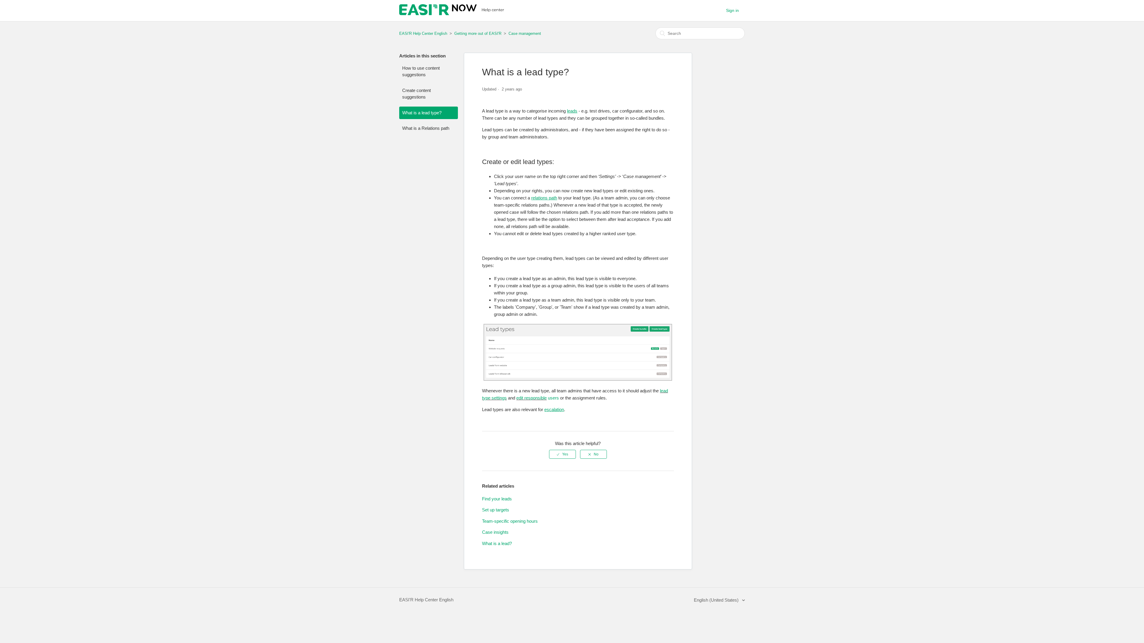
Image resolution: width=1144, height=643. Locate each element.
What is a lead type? (422, 112)
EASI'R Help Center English (423, 33)
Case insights (495, 532)
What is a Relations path (425, 128)
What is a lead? (497, 543)
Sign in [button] (732, 10)
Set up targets (495, 509)
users (553, 397)
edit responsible (531, 397)
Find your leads (497, 498)
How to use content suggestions (421, 71)
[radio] (562, 454)
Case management (525, 33)
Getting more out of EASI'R (478, 33)
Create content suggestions (416, 94)
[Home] (452, 13)
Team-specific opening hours (510, 521)
